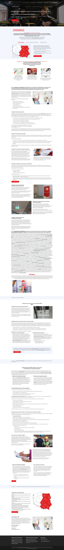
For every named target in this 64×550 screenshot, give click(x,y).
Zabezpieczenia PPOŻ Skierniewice (16, 275)
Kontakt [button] (51, 2)
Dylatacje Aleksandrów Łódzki (42, 277)
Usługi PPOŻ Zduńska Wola (36, 276)
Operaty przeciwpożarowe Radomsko (33, 275)
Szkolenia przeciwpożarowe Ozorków (28, 278)
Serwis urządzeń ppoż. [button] (33, 2)
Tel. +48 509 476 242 (15, 181)
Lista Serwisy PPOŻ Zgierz (45, 278)
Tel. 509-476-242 (55, 2)
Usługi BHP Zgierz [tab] (43, 42)
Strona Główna (13, 297)
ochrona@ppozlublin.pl (15, 529)
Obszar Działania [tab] (21, 42)
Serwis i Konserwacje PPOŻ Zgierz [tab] (32, 42)
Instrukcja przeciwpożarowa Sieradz (21, 276)
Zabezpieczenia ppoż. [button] (39, 2)
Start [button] (24, 2)
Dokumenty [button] (27, 2)
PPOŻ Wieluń (30, 277)
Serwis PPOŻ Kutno (50, 275)
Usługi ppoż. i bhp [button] (46, 2)
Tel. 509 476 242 (44, 539)
